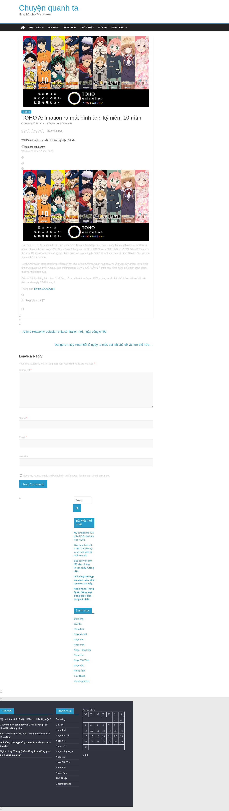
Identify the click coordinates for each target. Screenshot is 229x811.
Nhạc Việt (34, 27)
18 (91, 736)
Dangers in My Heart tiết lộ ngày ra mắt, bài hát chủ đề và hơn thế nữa (104, 344)
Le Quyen (50, 123)
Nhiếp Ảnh (79, 670)
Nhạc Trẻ (79, 655)
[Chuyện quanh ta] (22, 27)
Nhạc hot (78, 639)
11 (91, 730)
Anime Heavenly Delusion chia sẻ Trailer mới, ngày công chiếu (62, 331)
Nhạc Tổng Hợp (82, 650)
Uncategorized (81, 681)
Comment (25, 370)
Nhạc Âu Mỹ (80, 634)
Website (23, 456)
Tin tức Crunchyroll (44, 288)
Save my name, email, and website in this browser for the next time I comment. (66, 475)
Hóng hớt (70, 27)
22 (115, 736)
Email (23, 437)
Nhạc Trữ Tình (81, 660)
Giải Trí (102, 27)
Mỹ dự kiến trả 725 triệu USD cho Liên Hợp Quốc (84, 536)
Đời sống (54, 27)
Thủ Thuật (87, 27)
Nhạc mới (79, 644)
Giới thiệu (117, 27)
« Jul (85, 755)
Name (23, 418)
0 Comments (66, 123)
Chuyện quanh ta (48, 8)
